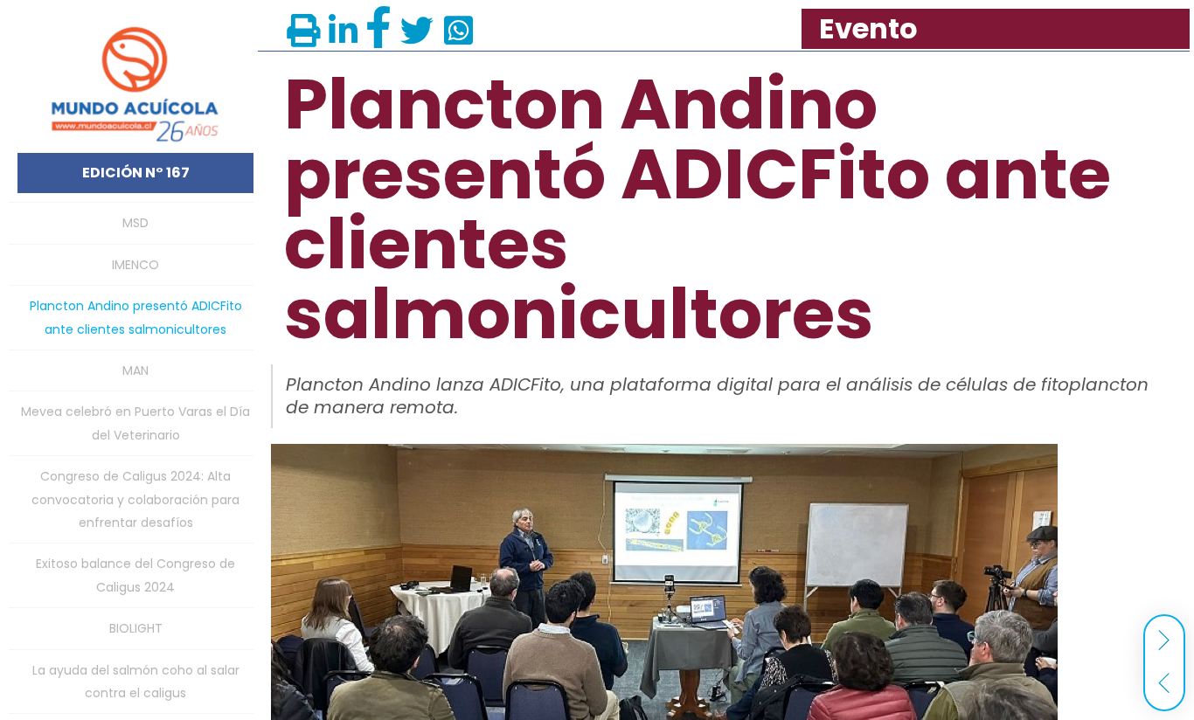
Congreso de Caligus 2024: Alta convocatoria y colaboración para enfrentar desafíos (135, 499)
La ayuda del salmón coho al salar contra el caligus (135, 681)
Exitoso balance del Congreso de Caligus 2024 (135, 575)
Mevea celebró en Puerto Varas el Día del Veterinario (135, 423)
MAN (135, 370)
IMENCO (135, 264)
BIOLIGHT (136, 628)
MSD (135, 223)
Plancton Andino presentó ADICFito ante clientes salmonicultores (136, 317)
